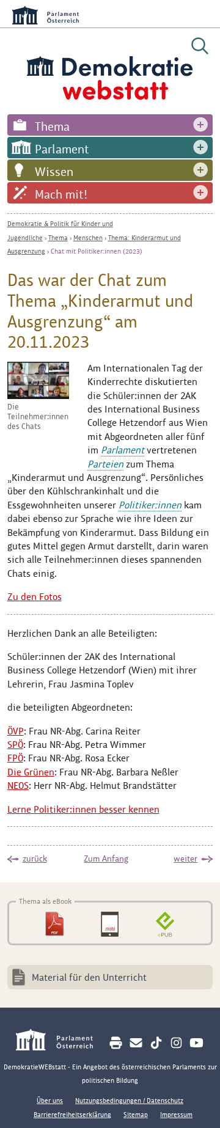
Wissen (54, 171)
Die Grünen (30, 772)
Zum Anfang (106, 858)
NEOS (18, 785)
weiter (185, 858)
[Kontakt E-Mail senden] (136, 1042)
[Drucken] (115, 1042)
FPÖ (15, 758)
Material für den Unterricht (89, 977)
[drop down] (200, 125)
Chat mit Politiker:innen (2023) (96, 251)
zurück (35, 858)
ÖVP (15, 731)
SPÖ (15, 744)
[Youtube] (196, 1042)
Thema (52, 126)
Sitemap (135, 1114)
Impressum (176, 1114)
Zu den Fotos (34, 596)
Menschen (88, 237)
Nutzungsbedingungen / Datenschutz (129, 1100)
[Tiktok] (156, 1042)
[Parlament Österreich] (61, 1041)
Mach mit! (61, 194)
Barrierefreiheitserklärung (72, 1114)
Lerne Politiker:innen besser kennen (83, 809)
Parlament (62, 149)
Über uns (50, 1100)
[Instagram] (176, 1042)
